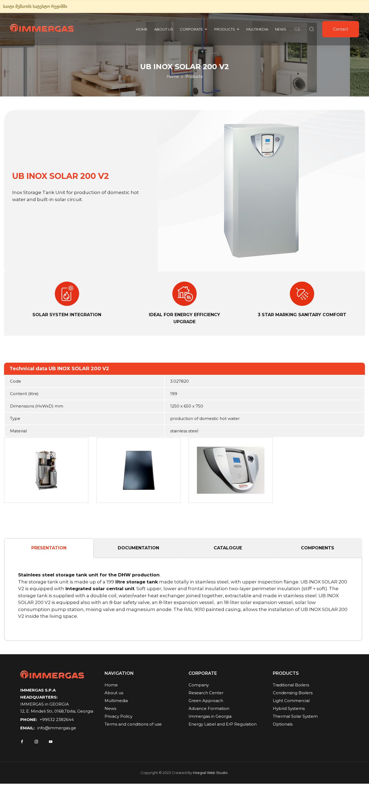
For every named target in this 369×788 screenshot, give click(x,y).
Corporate (191, 29)
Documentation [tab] (138, 547)
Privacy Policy (118, 716)
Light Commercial (291, 700)
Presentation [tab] (48, 547)
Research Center (206, 692)
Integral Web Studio (210, 772)
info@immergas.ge (56, 727)
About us (163, 29)
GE (297, 29)
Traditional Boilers (291, 684)
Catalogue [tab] (228, 547)
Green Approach (206, 700)
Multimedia (257, 29)
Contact (340, 29)
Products (224, 29)
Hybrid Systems (289, 708)
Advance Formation (209, 708)
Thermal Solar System (295, 716)
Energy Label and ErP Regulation (223, 724)
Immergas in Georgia (210, 716)
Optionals (283, 724)
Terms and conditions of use (133, 724)
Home (141, 29)
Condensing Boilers (293, 692)
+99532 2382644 (57, 719)
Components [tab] (317, 547)
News (280, 29)
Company (199, 684)
